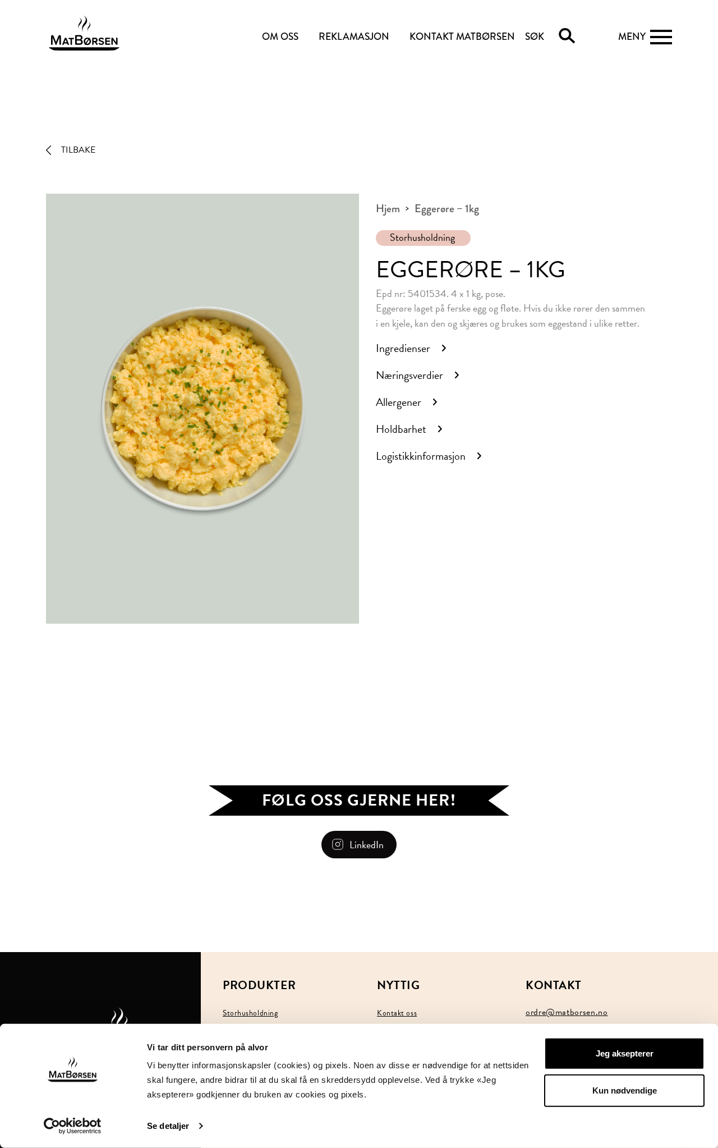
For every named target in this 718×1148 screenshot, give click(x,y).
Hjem (388, 208)
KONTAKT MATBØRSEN (462, 37)
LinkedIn (366, 844)
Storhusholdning (422, 237)
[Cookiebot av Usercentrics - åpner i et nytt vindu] (73, 1126)
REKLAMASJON (354, 37)
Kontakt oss (397, 1013)
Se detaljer (168, 1126)
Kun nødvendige (624, 1090)
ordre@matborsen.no (567, 1012)
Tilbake (78, 150)
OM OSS (280, 37)
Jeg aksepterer (624, 1053)
